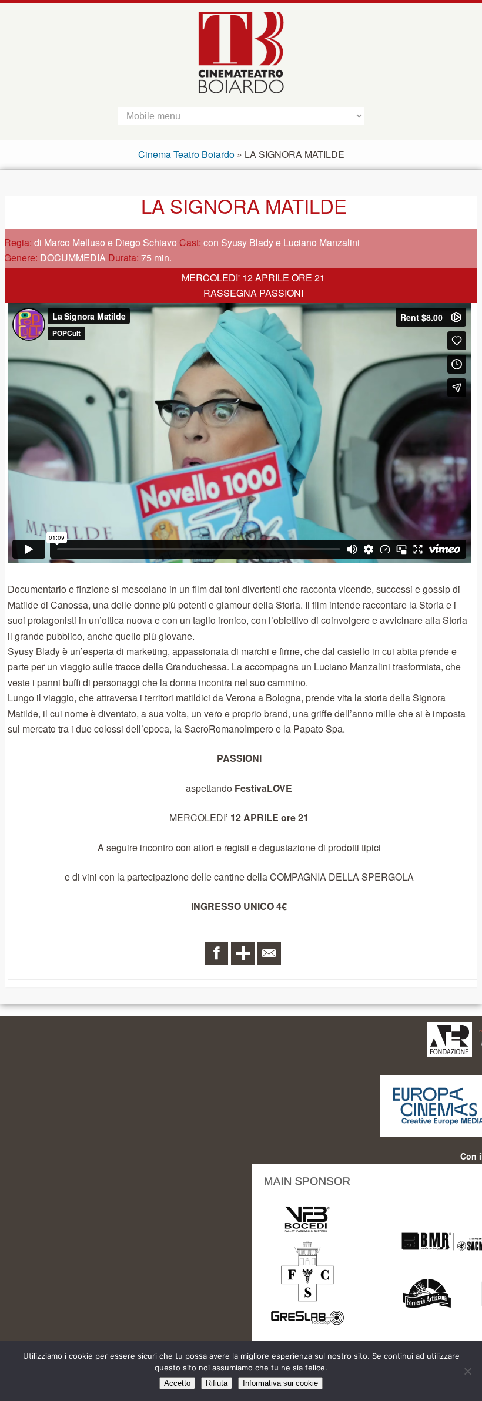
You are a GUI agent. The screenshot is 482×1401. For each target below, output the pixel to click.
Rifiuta (216, 1383)
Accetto (177, 1383)
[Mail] (269, 953)
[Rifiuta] (467, 1371)
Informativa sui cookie (280, 1383)
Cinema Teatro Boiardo (186, 154)
